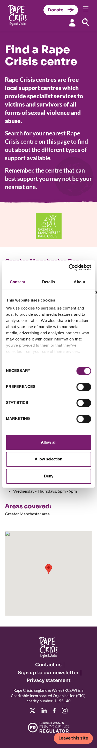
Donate (55, 10)
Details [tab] (48, 282)
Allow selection (48, 459)
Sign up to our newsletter (48, 673)
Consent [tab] (17, 282)
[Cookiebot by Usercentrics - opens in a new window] (69, 267)
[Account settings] (72, 23)
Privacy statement (49, 680)
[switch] (83, 387)
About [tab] (79, 282)
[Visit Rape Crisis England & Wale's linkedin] (44, 710)
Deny (48, 476)
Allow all (48, 442)
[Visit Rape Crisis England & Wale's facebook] (54, 710)
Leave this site (73, 738)
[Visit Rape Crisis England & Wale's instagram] (65, 710)
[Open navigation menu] (86, 8)
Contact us (48, 665)
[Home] (17, 16)
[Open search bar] (85, 22)
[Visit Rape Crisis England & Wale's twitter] (32, 710)
